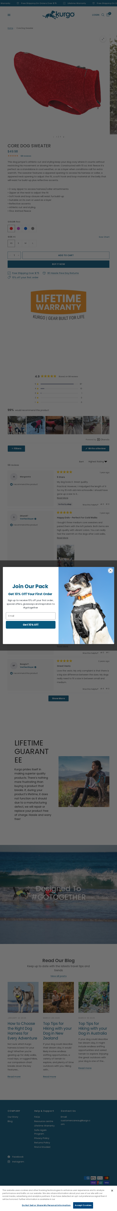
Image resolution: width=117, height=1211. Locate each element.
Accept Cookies (83, 1205)
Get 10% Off (30, 624)
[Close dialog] (110, 570)
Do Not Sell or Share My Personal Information (46, 1205)
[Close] (112, 1190)
